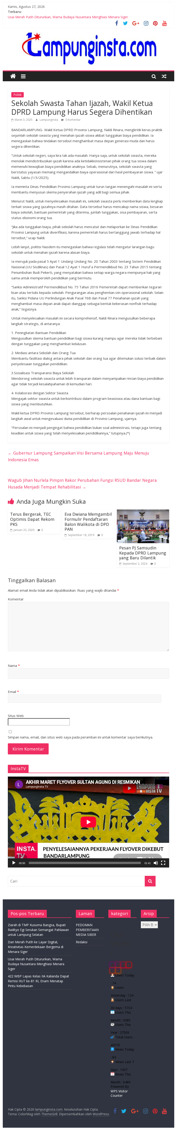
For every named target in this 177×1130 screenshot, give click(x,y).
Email (13, 691)
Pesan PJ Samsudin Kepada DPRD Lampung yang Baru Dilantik (142, 552)
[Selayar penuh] (163, 863)
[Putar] (14, 863)
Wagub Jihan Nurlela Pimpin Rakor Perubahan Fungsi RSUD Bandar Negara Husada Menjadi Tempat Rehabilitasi (82, 483)
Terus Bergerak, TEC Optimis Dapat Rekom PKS (32, 519)
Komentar (16, 599)
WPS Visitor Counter (119, 1093)
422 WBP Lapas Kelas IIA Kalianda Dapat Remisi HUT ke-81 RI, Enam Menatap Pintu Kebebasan (38, 981)
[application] (88, 822)
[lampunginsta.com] (13, 76)
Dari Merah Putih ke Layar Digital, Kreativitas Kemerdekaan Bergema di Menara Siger (35, 947)
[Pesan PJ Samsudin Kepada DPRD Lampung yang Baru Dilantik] (143, 512)
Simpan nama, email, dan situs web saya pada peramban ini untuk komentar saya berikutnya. (80, 737)
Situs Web (16, 715)
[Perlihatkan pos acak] (164, 76)
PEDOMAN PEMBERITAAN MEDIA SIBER (87, 930)
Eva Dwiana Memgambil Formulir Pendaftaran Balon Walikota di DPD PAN (88, 521)
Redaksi (81, 942)
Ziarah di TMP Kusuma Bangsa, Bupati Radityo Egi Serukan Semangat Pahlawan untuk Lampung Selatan (38, 930)
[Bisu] (155, 863)
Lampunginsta (49, 120)
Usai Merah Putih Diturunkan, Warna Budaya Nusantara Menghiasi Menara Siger (68, 17)
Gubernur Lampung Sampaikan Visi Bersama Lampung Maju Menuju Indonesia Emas (78, 456)
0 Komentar (73, 120)
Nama (14, 665)
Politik (17, 95)
